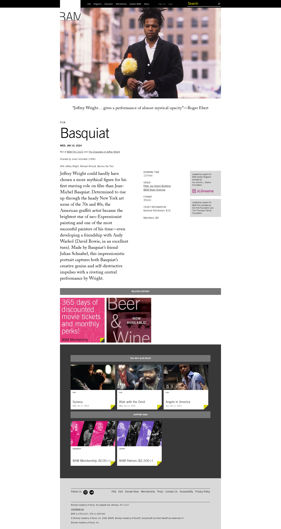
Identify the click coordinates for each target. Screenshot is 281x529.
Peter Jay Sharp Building (157, 186)
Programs (98, 4)
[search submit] (219, 3)
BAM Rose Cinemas (154, 190)
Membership (121, 4)
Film (63, 122)
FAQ (114, 491)
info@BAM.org (77, 509)
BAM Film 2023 (75, 152)
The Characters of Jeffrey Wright (104, 152)
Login (171, 4)
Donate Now (132, 491)
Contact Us (171, 491)
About (146, 4)
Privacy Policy (202, 491)
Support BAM (135, 4)
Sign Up (162, 4)
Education (108, 4)
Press (160, 491)
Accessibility (186, 491)
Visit (89, 4)
